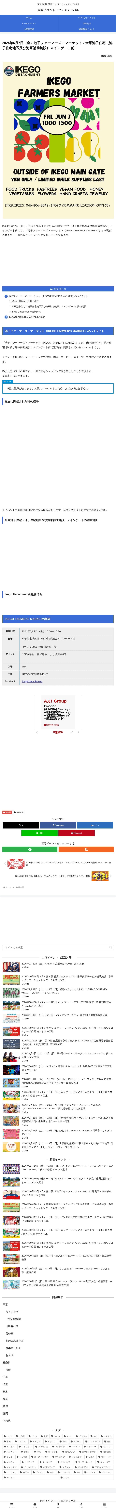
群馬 (5, 1399)
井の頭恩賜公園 (14, 1340)
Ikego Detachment (32, 681)
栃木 (5, 1391)
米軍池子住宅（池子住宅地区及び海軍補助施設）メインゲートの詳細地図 (49, 306)
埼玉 (5, 1384)
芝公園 (9, 1333)
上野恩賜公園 (13, 1319)
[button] (110, 947)
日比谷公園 (12, 1326)
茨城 (5, 1406)
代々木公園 (12, 1311)
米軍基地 (19, 812)
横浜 (8, 1369)
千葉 (5, 1377)
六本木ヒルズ (13, 1348)
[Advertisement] (58, 260)
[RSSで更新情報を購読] (86, 849)
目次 (56, 289)
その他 (6, 1420)
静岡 (5, 1413)
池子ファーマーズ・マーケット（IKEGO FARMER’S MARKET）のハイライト (48, 296)
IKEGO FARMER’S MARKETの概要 (27, 317)
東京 (5, 1304)
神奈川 (8, 812)
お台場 (9, 1355)
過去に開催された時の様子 (25, 301)
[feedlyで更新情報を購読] (29, 849)
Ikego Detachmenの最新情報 (26, 312)
